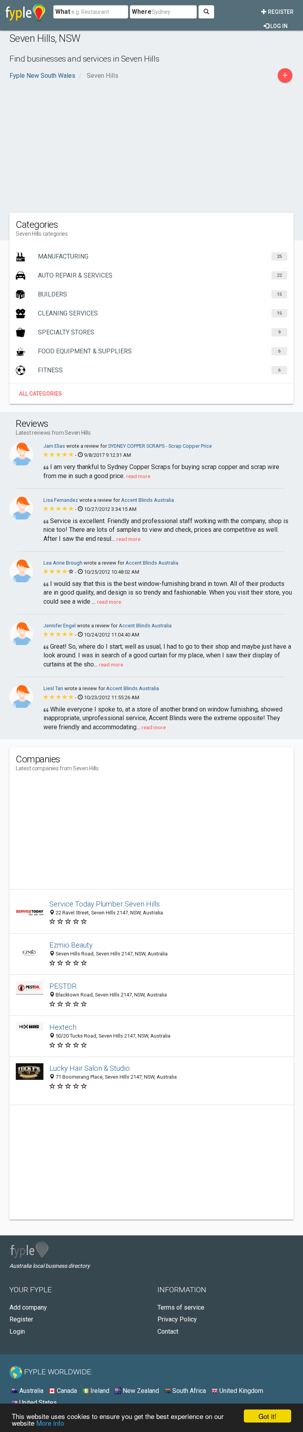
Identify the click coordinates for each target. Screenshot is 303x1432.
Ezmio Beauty (71, 945)
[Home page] (25, 12)
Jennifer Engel (60, 626)
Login (17, 1331)
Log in (278, 26)
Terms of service (180, 1307)
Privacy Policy (177, 1319)
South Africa (188, 1390)
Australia (30, 1390)
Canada (66, 1390)
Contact (167, 1331)
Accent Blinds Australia (147, 500)
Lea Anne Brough (63, 563)
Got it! (267, 1416)
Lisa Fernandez (61, 500)
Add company (28, 1307)
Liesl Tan (53, 688)
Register (280, 12)
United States (37, 1402)
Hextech (63, 1027)
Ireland (99, 1390)
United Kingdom (240, 1390)
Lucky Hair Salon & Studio (89, 1068)
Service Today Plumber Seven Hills (104, 904)
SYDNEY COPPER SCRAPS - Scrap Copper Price (160, 446)
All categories (40, 393)
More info (50, 1423)
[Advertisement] (151, 145)
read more (138, 476)
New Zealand (140, 1390)
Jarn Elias (54, 446)
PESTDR (63, 986)
